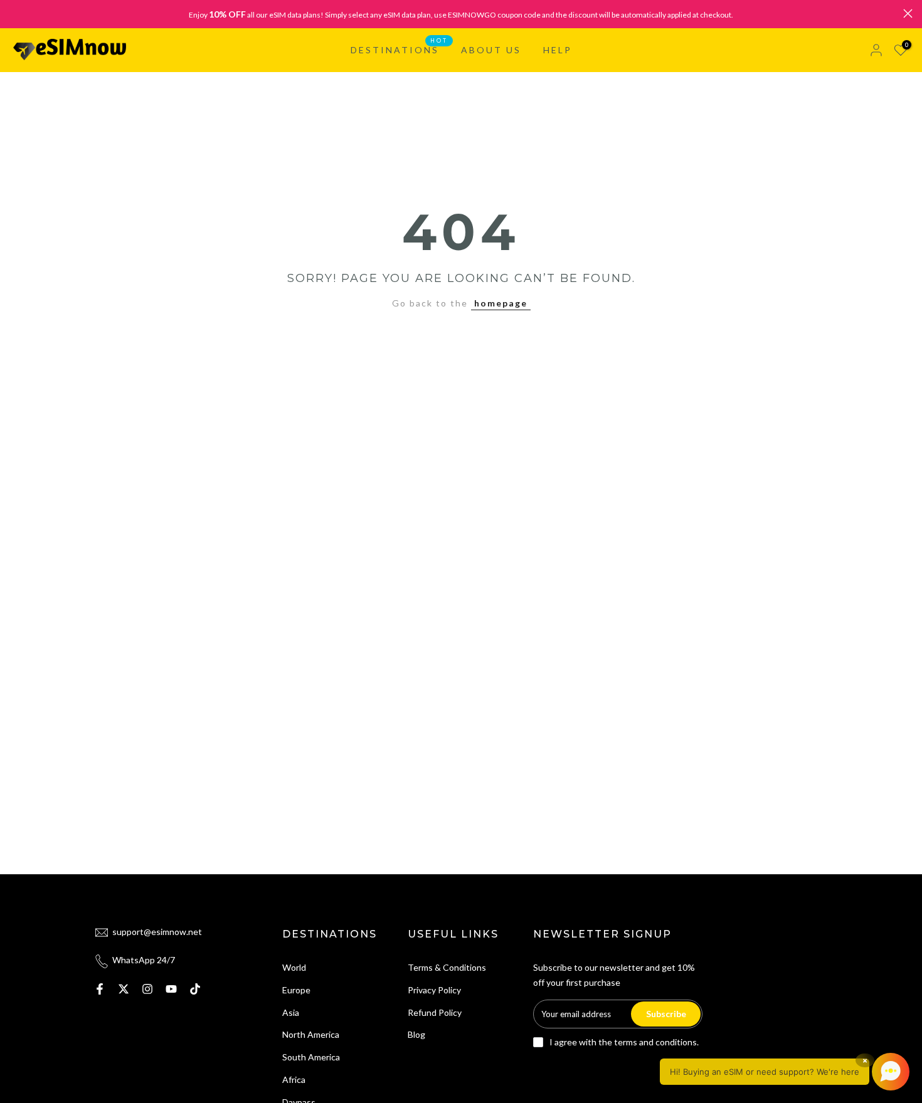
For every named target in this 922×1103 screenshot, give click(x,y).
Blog (416, 1034)
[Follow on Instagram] (147, 988)
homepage (500, 303)
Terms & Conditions (447, 967)
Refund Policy (435, 1012)
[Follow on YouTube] (171, 988)
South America (311, 1057)
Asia (290, 1012)
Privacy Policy (434, 990)
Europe (296, 990)
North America (310, 1034)
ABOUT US (491, 49)
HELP (557, 49)
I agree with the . (624, 1042)
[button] (784, 1071)
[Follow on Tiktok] (195, 988)
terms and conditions (655, 1042)
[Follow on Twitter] (123, 988)
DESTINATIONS (399, 49)
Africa (293, 1079)
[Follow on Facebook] (99, 988)
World (294, 967)
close (14, 13)
